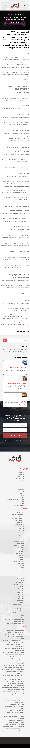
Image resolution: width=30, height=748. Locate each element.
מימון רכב (21, 489)
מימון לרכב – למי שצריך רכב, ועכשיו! (13, 727)
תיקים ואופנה (20, 512)
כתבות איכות (14, 745)
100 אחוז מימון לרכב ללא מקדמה (14, 619)
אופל (22, 607)
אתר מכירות (20, 601)
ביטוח (22, 497)
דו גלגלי (21, 493)
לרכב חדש (12, 745)
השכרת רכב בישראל (18, 584)
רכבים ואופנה (20, 524)
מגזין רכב (25, 745)
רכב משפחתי (20, 479)
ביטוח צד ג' (20, 590)
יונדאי (22, 568)
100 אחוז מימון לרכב (18, 621)
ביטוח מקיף (20, 592)
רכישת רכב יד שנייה (18, 518)
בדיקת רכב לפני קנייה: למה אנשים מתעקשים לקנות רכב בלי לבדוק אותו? (16, 368)
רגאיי (28, 747)
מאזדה (22, 566)
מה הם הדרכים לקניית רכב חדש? (14, 679)
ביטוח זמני (21, 598)
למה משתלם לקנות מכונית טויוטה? (13, 685)
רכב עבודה (20, 477)
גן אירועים (20, 747)
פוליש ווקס (21, 547)
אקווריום (27, 747)
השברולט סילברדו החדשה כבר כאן (13, 731)
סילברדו (21, 549)
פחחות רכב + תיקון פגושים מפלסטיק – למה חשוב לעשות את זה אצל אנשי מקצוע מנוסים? (13, 671)
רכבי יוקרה (21, 474)
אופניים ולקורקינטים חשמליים (15, 14)
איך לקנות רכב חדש (18, 605)
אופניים (22, 501)
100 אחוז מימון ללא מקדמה (15, 623)
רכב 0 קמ (21, 535)
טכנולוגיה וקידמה (11, 745)
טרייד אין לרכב (19, 572)
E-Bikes (21, 503)
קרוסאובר (21, 537)
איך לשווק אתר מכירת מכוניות (15, 729)
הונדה (22, 586)
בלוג (22, 495)
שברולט (21, 516)
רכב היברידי (20, 485)
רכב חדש (21, 531)
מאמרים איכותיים (22, 745)
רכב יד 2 (21, 529)
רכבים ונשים (20, 522)
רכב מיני (21, 483)
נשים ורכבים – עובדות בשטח (15, 710)
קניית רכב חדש (19, 539)
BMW (22, 617)
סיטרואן (21, 551)
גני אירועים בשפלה (9, 745)
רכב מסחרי (20, 481)
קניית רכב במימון (19, 541)
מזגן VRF (15, 745)
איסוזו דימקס (17, 745)
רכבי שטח (21, 472)
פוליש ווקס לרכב (19, 545)
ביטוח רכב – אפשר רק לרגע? (15, 704)
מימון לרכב (21, 559)
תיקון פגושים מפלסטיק (17, 514)
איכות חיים (24, 745)
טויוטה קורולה (20, 578)
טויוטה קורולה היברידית (17, 576)
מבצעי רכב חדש (19, 561)
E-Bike (21, 615)
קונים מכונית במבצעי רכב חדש (15, 725)
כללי (22, 491)
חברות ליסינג (20, 582)
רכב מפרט (7, 745)
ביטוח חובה (20, 596)
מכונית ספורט (20, 487)
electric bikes (19, 609)
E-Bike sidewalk (18, 613)
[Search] (5, 340)
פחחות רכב (20, 543)
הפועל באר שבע (29, 745)
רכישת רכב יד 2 (19, 520)
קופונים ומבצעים (27, 745)
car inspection (19, 505)
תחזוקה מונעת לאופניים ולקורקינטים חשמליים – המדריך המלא (17, 384)
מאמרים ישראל (5, 745)
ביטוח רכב (21, 588)
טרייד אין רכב (20, 570)
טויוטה (22, 580)
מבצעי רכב (20, 564)
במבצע (29, 747)
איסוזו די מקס (20, 733)
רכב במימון (21, 533)
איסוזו (22, 603)
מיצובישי (21, 555)
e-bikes (21, 611)
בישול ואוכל (20, 745)
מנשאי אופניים (19, 553)
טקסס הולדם (20, 574)
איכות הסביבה (1, 745)
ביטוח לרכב (20, 594)
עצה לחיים (25, 747)
